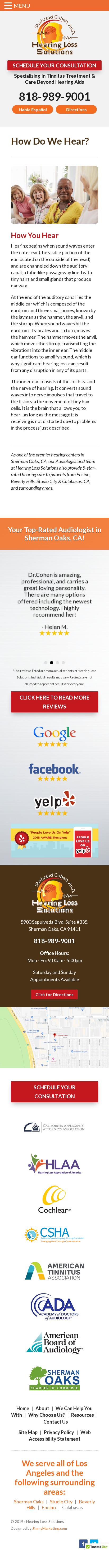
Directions (76, 109)
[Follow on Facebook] (83, 1543)
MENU (22, 5)
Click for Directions (54, 994)
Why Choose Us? (46, 1415)
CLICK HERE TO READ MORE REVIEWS (54, 702)
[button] (9, 6)
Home (22, 1408)
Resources (82, 1415)
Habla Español (33, 109)
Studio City (61, 1501)
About (42, 1408)
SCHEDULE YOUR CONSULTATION (54, 65)
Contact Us (55, 1422)
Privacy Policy (59, 1432)
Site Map (28, 1432)
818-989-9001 (54, 96)
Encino (49, 1507)
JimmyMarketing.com (49, 1528)
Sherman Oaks (29, 1501)
